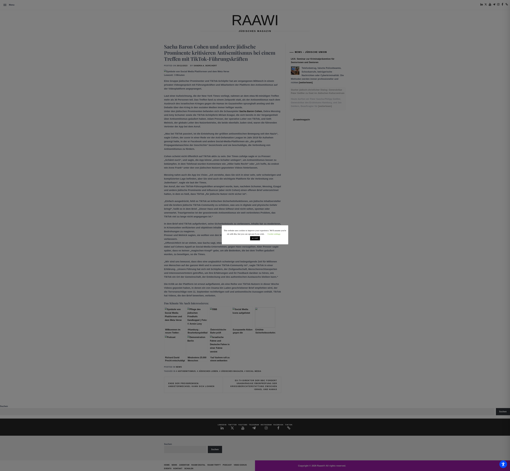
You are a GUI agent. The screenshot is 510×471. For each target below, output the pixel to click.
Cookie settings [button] (274, 234)
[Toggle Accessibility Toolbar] (503, 464)
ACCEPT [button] (255, 238)
